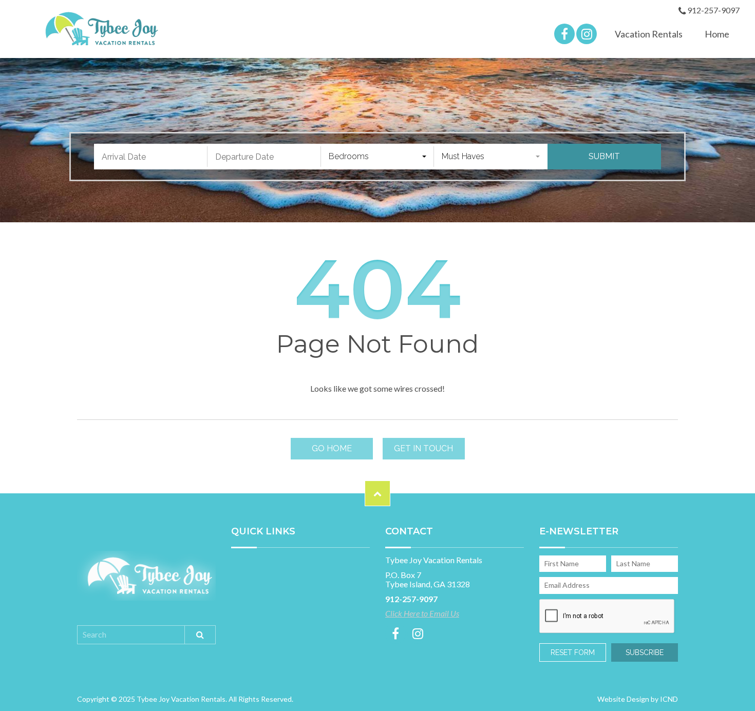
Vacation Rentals (649, 34)
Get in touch (423, 448)
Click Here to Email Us (422, 613)
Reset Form (573, 652)
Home (717, 34)
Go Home (332, 448)
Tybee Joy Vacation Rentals (98, 28)
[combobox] (378, 156)
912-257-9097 (713, 10)
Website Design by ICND (637, 699)
